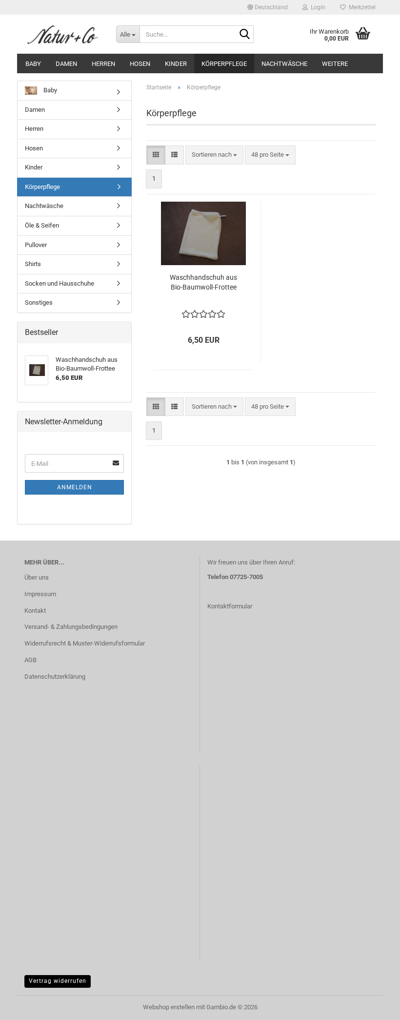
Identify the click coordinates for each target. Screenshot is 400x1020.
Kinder (176, 63)
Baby (33, 63)
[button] (267, 7)
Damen (66, 63)
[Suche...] (244, 34)
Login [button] (316, 7)
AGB (30, 660)
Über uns (36, 577)
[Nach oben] (373, 1005)
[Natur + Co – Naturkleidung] (62, 34)
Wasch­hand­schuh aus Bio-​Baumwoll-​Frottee (203, 282)
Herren (103, 63)
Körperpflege (224, 63)
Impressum (40, 594)
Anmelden (74, 487)
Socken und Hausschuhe (59, 283)
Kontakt (35, 610)
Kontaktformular (229, 606)
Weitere (335, 63)
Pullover (36, 245)
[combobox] (214, 155)
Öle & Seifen (42, 225)
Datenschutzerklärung (54, 676)
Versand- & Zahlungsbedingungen (71, 626)
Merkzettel (361, 7)
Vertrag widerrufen (57, 981)
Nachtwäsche (284, 63)
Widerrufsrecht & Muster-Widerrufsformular (84, 643)
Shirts (33, 264)
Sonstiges (39, 302)
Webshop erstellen (169, 1007)
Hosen (140, 63)
